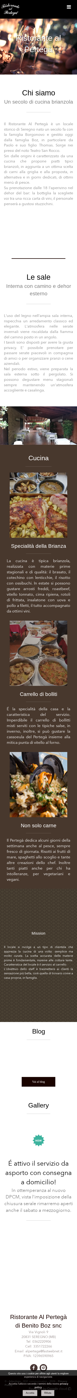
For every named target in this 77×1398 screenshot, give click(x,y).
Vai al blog (38, 1081)
